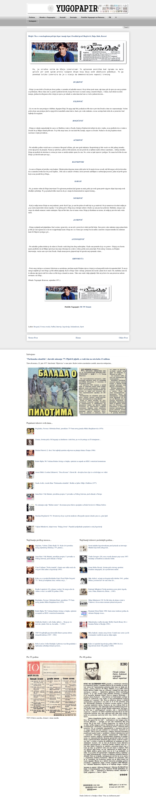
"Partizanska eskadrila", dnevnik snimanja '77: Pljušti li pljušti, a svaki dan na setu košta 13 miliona (68, 358)
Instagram (32, 21)
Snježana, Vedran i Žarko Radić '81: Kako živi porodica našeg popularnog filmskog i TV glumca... (54, 546)
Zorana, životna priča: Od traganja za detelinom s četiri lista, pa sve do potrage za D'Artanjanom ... (68, 439)
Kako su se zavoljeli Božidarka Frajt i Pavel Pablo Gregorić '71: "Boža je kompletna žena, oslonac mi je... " (55, 579)
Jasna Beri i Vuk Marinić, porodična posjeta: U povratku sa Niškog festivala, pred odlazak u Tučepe (68, 494)
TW (84, 307)
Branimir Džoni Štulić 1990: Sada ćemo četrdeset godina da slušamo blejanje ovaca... (108, 612)
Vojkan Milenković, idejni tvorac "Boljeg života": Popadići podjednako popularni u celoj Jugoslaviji (68, 526)
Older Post (123, 337)
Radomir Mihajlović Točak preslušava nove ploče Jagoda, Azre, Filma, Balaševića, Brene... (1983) (107, 590)
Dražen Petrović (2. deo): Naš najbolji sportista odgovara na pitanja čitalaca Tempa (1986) (65, 450)
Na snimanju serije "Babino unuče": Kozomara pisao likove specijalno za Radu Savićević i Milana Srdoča (70, 505)
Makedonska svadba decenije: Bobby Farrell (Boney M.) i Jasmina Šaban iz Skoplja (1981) (107, 623)
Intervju (59, 326)
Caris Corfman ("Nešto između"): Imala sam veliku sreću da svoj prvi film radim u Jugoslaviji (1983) (55, 568)
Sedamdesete (75, 326)
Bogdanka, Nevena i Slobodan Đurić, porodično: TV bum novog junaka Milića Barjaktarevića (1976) (69, 428)
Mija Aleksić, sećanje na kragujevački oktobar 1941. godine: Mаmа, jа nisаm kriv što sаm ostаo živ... (108, 579)
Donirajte (73, 17)
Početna (32, 17)
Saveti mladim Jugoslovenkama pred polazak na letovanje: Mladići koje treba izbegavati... (107, 546)
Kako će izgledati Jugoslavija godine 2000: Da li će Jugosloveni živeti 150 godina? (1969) (105, 645)
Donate (88, 307)
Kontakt (63, 17)
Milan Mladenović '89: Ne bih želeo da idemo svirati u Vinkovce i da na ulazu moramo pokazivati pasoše (106, 601)
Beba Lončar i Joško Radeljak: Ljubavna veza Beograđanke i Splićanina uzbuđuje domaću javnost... (55, 645)
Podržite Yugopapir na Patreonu (92, 17)
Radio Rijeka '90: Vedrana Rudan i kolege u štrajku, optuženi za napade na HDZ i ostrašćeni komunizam (70, 461)
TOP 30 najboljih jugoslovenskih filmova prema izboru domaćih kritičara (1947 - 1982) (53, 634)
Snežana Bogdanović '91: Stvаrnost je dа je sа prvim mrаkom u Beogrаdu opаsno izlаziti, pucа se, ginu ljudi (71, 516)
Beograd (36, 326)
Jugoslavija (66, 326)
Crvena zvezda (45, 326)
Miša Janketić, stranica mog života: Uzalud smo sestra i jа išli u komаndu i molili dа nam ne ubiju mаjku (108, 634)
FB (110, 17)
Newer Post (33, 337)
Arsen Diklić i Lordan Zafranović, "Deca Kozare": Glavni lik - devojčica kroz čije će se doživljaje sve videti (71, 472)
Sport (82, 326)
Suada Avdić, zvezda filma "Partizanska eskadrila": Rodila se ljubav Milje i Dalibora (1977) (66, 483)
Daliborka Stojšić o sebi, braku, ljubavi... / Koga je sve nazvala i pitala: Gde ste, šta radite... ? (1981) (53, 623)
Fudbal (53, 326)
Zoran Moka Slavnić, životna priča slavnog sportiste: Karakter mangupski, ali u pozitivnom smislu (106, 568)
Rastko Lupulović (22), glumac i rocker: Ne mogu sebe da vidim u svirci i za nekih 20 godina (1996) (54, 590)
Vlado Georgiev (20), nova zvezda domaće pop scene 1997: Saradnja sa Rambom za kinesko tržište (108, 557)
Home (78, 337)
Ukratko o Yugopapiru (47, 17)
